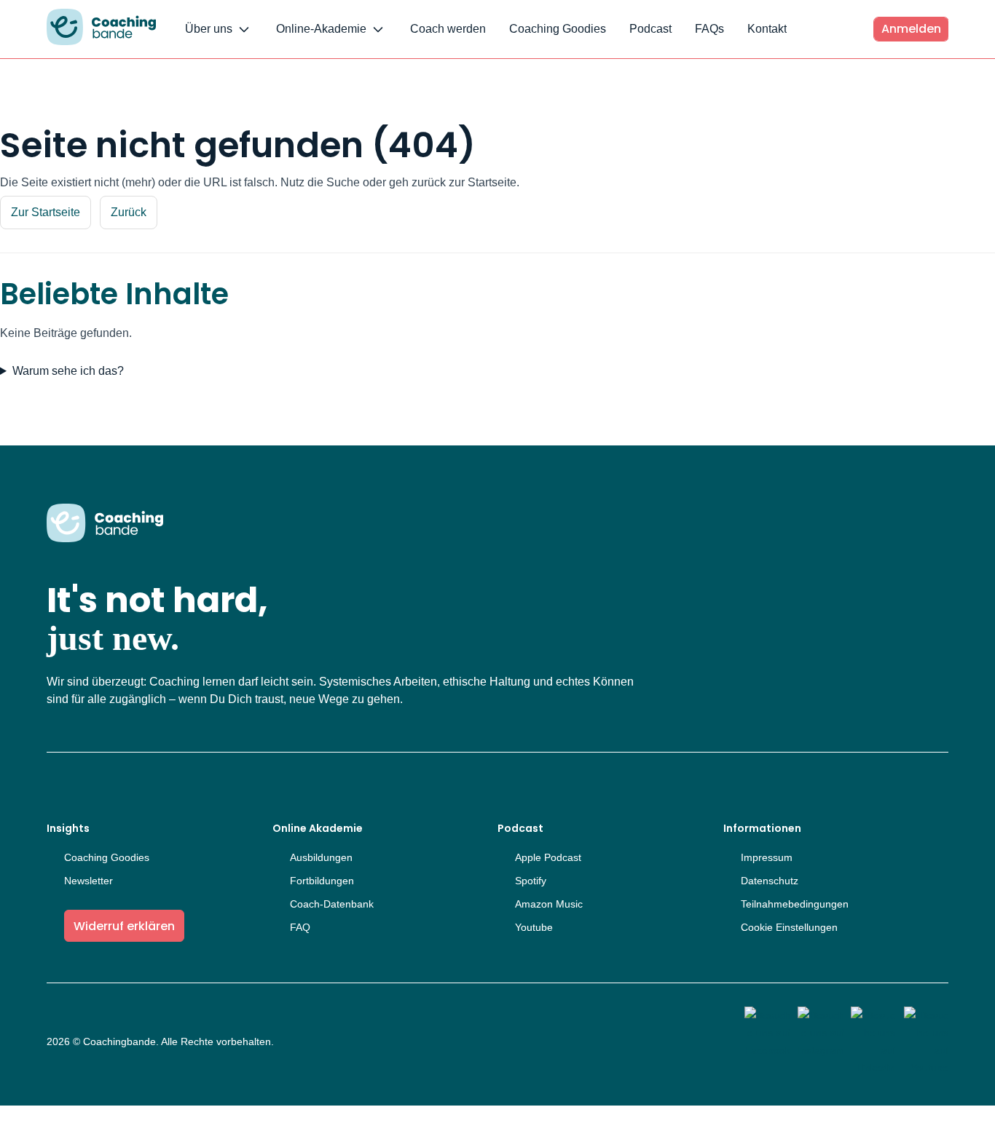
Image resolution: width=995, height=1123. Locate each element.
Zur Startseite (45, 212)
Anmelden (911, 28)
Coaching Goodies (557, 29)
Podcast (650, 29)
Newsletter (88, 880)
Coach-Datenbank (332, 904)
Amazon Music (549, 904)
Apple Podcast (548, 857)
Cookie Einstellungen (789, 927)
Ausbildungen (321, 857)
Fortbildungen (322, 880)
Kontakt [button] (767, 29)
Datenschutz (769, 880)
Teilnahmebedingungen (795, 904)
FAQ (300, 927)
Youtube (534, 927)
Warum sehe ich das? (68, 371)
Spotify (530, 880)
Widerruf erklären (124, 926)
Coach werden (448, 29)
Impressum (767, 857)
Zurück (128, 212)
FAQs (709, 29)
